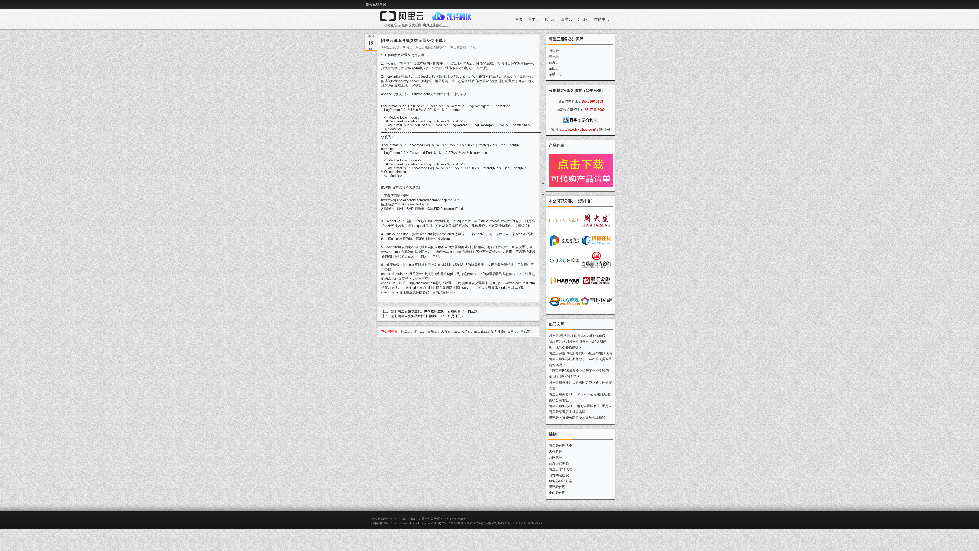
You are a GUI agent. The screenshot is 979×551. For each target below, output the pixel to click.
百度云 (566, 19)
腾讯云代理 (557, 487)
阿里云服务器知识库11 (431, 47)
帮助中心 (601, 19)
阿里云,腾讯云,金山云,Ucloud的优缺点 (577, 335)
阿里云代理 (391, 47)
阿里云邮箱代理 (560, 469)
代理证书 (603, 129)
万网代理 (555, 457)
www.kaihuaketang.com (417, 523)
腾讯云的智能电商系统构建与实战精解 (577, 418)
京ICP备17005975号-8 (527, 523)
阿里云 (533, 19)
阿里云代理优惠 (560, 446)
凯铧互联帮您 (376, 4)
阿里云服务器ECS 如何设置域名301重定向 (580, 406)
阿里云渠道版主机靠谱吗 (567, 412)
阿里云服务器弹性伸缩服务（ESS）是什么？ (431, 316)
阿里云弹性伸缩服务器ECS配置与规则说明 (580, 353)
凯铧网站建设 (559, 475)
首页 (519, 19)
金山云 (583, 19)
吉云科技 (555, 452)
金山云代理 (557, 493)
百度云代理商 (559, 463)
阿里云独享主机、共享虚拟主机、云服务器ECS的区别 (438, 311)
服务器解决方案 (560, 481)
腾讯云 (550, 19)
